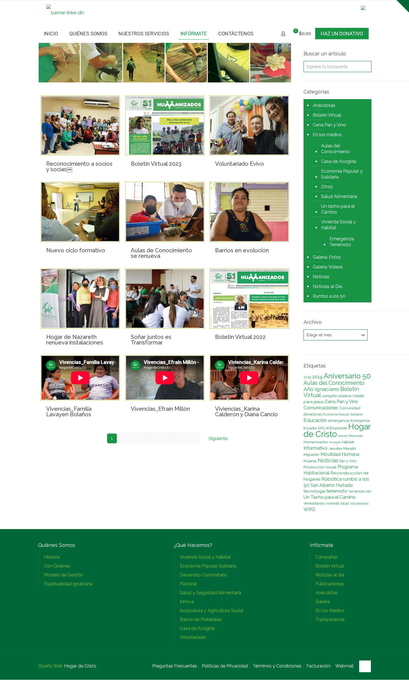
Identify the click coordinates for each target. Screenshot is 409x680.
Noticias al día (330, 575)
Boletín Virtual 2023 (156, 163)
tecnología (314, 491)
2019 (317, 377)
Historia (52, 557)
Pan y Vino (347, 461)
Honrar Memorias (350, 435)
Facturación (318, 666)
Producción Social (320, 467)
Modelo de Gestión (63, 575)
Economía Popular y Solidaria (342, 174)
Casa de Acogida (338, 161)
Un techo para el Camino (338, 209)
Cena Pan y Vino (329, 125)
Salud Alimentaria (339, 196)
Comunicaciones (321, 407)
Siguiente (218, 438)
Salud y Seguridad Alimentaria (210, 592)
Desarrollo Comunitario (203, 575)
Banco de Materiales (201, 619)
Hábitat (348, 442)
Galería (323, 601)
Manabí (349, 448)
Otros (327, 186)
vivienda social (337, 503)
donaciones (313, 414)
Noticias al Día (327, 286)
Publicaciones (330, 583)
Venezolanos (314, 503)
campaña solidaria (336, 396)
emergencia (338, 420)
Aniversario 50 (347, 376)
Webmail (344, 666)
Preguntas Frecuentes (174, 666)
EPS (321, 428)
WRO (309, 509)
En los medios (327, 134)
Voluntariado (359, 503)
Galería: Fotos (327, 257)
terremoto (336, 491)
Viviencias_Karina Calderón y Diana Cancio (246, 411)
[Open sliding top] (402, 6)
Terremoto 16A (359, 491)
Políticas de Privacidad (225, 666)
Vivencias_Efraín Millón (160, 408)
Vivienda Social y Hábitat (338, 224)
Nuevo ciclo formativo (75, 250)
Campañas (327, 557)
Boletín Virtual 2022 (240, 337)
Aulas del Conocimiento (335, 148)
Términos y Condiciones (277, 666)
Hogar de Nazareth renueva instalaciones (74, 340)
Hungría (335, 442)
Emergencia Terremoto (341, 241)
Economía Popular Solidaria (343, 414)
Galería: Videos (328, 267)
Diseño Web (50, 666)
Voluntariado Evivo (239, 163)
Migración (311, 454)
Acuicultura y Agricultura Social (211, 610)
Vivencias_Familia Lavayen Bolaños (69, 411)
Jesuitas (335, 448)
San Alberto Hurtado (332, 485)
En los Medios (330, 610)
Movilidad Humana (340, 454)
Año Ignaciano (321, 389)
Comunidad (349, 408)
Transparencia (330, 619)
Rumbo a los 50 (329, 296)
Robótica (331, 479)
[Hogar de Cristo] (65, 12)
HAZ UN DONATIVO (342, 33)
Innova (187, 601)
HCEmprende (336, 428)
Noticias (321, 276)
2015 (307, 377)
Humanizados (316, 442)
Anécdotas (324, 105)
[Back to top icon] (365, 666)
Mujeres (310, 461)
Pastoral (188, 583)
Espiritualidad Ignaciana (68, 583)
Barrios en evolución (242, 250)
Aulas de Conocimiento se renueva (161, 253)
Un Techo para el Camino (330, 497)
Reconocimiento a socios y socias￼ (79, 166)
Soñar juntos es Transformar (151, 340)
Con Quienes (57, 566)
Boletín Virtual (327, 115)
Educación (315, 420)
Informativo (315, 448)
